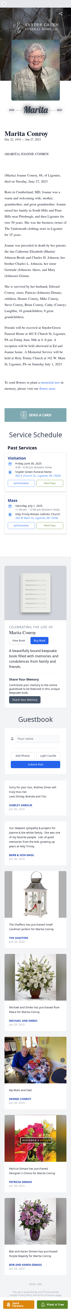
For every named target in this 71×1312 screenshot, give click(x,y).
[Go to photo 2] (34, 1081)
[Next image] (62, 1060)
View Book (18, 640)
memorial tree (50, 382)
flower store (47, 388)
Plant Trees (50, 483)
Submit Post (35, 764)
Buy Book (39, 640)
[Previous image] (8, 1060)
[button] (35, 894)
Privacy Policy (25, 1295)
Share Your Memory (24, 699)
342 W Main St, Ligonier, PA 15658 (36, 518)
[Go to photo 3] (36, 1081)
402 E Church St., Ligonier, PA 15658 (38, 475)
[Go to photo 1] (32, 1081)
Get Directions (21, 483)
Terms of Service (46, 1295)
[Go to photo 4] (39, 1081)
